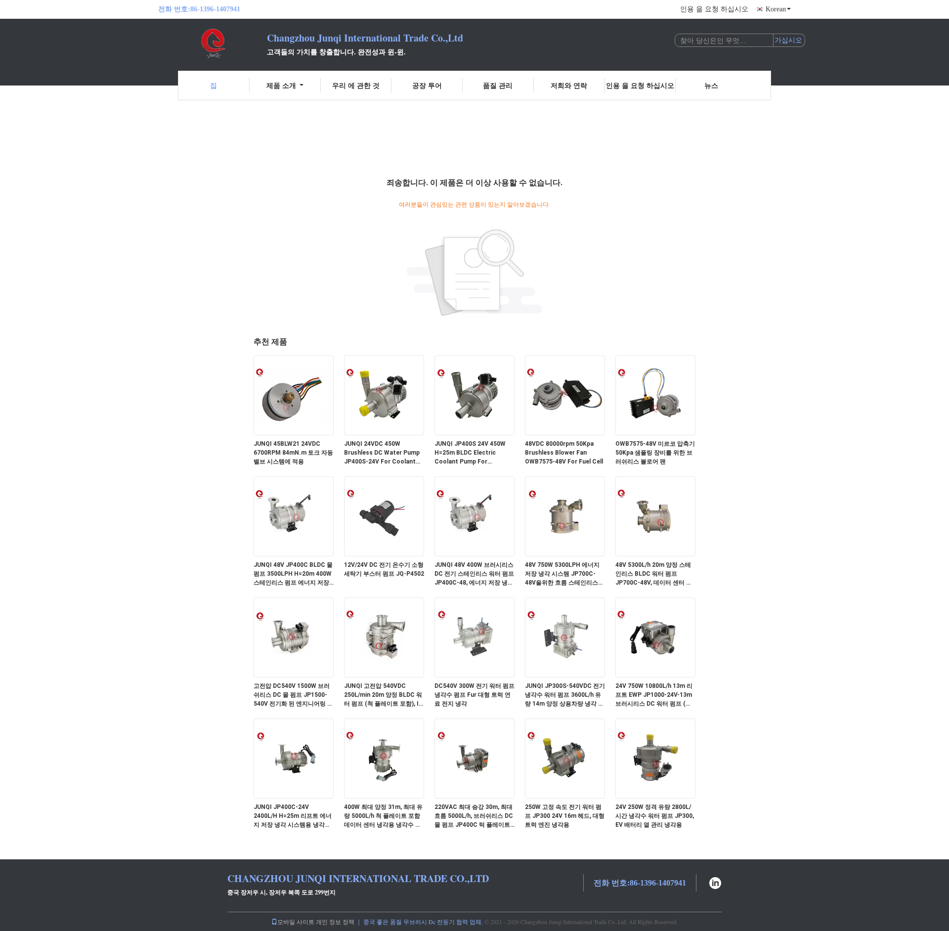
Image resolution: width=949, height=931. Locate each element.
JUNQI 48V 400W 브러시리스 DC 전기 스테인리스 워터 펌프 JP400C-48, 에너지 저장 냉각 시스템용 (474, 574)
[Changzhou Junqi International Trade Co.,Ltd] (212, 43)
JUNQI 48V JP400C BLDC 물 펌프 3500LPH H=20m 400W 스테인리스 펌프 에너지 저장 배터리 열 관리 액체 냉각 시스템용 (293, 574)
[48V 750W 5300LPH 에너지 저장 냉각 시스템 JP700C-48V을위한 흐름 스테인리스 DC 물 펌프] (564, 515)
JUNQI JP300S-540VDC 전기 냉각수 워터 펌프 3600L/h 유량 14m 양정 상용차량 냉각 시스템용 (565, 695)
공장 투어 (427, 85)
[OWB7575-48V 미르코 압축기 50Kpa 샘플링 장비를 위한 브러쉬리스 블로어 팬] (655, 394)
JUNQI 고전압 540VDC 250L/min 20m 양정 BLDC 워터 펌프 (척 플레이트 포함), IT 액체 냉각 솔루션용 (383, 695)
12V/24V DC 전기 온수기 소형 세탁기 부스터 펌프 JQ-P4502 (384, 569)
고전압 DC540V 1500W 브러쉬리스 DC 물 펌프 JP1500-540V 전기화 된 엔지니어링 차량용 (293, 695)
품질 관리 (498, 85)
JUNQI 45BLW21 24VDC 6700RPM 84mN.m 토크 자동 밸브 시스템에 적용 (293, 452)
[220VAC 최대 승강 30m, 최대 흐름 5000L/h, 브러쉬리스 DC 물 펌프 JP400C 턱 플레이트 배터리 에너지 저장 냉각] (474, 758)
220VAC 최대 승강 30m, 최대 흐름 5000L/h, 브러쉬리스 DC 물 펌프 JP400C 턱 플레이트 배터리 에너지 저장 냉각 (473, 816)
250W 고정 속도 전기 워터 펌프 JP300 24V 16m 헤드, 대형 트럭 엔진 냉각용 (564, 816)
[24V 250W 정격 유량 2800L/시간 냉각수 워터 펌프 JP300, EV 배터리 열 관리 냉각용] (655, 758)
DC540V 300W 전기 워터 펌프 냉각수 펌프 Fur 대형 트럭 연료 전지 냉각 (474, 694)
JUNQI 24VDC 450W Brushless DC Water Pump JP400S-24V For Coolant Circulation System (382, 453)
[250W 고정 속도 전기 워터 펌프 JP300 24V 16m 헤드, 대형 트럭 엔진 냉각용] (564, 758)
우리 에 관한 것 (356, 85)
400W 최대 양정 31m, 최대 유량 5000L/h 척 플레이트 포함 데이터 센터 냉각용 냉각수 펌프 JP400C (383, 816)
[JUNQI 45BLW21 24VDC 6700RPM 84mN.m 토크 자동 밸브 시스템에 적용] (293, 394)
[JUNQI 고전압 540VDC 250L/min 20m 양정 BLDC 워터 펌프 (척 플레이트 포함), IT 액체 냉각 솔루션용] (384, 637)
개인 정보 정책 (335, 922)
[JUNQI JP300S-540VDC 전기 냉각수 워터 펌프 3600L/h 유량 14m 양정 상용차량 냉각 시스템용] (564, 637)
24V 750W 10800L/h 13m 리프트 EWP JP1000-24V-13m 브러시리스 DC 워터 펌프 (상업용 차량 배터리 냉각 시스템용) (653, 695)
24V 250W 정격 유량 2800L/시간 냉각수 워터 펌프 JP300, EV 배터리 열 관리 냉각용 (654, 816)
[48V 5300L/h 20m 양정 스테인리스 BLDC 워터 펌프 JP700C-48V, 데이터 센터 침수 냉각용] (655, 515)
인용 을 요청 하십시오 (714, 9)
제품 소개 (281, 85)
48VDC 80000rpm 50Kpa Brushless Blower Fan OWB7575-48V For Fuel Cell (564, 452)
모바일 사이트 (295, 922)
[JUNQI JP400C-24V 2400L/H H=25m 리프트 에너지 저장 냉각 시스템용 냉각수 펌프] (293, 758)
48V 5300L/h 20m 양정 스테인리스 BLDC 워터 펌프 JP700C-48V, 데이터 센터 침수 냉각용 (653, 574)
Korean (776, 9)
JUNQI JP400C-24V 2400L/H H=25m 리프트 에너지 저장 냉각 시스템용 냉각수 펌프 (293, 816)
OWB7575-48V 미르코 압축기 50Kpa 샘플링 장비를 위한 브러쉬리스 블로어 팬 (655, 452)
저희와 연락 (569, 85)
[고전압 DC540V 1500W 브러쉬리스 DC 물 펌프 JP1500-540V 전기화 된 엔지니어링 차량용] (293, 637)
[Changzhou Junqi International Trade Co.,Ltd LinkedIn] (715, 881)
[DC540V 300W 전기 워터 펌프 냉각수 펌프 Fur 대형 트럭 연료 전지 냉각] (474, 637)
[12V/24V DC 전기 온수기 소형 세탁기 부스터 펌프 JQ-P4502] (384, 515)
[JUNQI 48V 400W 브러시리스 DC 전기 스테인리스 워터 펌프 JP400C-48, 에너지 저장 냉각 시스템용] (474, 515)
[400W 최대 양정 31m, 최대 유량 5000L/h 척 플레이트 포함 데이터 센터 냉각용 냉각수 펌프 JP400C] (384, 758)
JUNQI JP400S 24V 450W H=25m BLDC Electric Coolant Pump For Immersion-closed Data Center (470, 453)
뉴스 (711, 85)
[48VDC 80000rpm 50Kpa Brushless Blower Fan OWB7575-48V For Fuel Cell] (564, 394)
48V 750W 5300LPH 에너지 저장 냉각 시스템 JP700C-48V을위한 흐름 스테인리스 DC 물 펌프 (562, 574)
